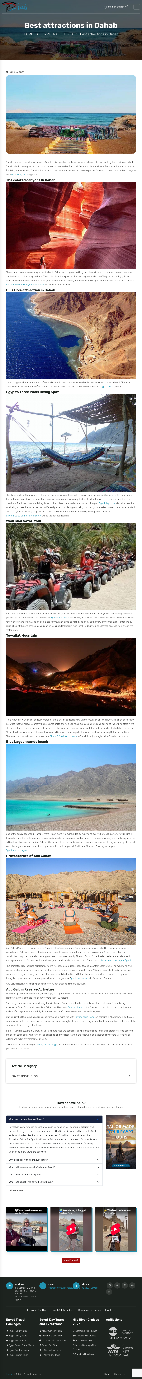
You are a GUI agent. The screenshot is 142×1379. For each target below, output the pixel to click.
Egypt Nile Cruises (17, 1340)
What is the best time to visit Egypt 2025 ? (31, 1182)
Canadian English (115, 6)
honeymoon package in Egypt (116, 960)
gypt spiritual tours (80, 978)
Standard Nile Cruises (85, 1335)
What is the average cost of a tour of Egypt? (32, 1167)
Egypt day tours (107, 503)
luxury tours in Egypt (47, 1044)
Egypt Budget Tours (18, 1355)
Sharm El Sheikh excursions (63, 736)
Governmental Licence (89, 1310)
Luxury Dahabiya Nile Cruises (84, 1347)
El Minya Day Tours (50, 1355)
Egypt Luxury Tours (17, 1331)
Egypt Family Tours (17, 1335)
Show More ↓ (17, 1190)
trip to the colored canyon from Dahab (25, 284)
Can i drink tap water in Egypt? (25, 1174)
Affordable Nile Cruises (86, 1331)
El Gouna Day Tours (51, 1350)
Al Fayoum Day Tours (51, 1331)
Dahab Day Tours (50, 1345)
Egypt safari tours (60, 617)
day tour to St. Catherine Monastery (23, 515)
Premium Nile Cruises (85, 1354)
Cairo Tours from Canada (53, 1340)
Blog (106, 1374)
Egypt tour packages (16, 850)
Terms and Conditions (37, 1310)
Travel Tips (110, 1310)
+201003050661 (90, 1288)
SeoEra (9, 1374)
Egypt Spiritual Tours (18, 1350)
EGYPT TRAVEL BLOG (25, 1076)
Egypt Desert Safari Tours (21, 1345)
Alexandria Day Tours (51, 1335)
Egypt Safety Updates (63, 1310)
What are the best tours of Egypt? (27, 1119)
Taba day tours (75, 1007)
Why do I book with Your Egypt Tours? (28, 1160)
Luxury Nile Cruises (84, 1340)
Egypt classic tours (84, 1017)
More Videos (70, 1260)
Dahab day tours (19, 174)
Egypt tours (105, 386)
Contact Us (119, 1374)
